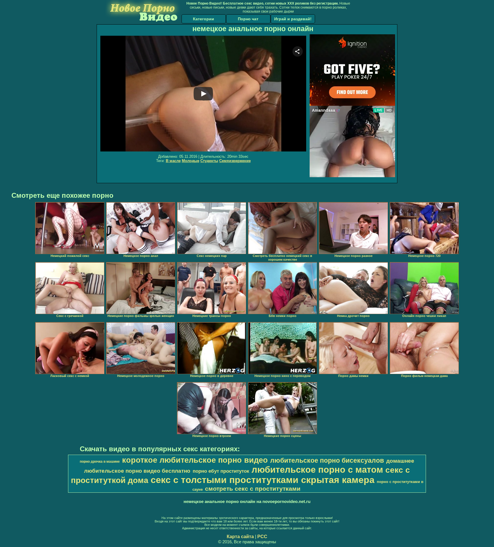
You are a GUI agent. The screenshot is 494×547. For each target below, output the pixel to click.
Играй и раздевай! (293, 19)
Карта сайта (240, 536)
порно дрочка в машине (100, 462)
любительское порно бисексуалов (327, 460)
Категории (203, 19)
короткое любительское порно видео (195, 460)
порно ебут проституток (221, 471)
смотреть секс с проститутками (252, 488)
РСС (262, 536)
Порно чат (248, 19)
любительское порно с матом (317, 469)
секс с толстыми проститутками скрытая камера (263, 480)
